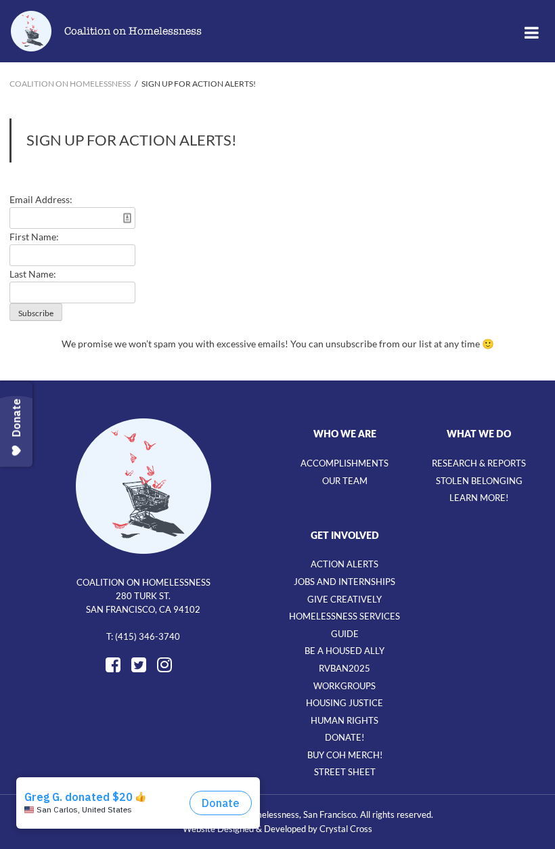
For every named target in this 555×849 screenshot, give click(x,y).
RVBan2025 (344, 668)
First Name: (34, 236)
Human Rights (344, 720)
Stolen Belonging (479, 480)
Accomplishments (344, 463)
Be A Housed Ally (344, 650)
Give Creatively (344, 599)
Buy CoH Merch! (344, 754)
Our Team (345, 480)
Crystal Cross (345, 828)
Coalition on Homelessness (133, 31)
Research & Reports (479, 463)
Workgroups (344, 685)
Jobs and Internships (344, 581)
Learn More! (478, 497)
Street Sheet (345, 771)
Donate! (344, 737)
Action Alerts (344, 564)
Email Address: (40, 199)
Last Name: (32, 274)
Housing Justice (344, 702)
